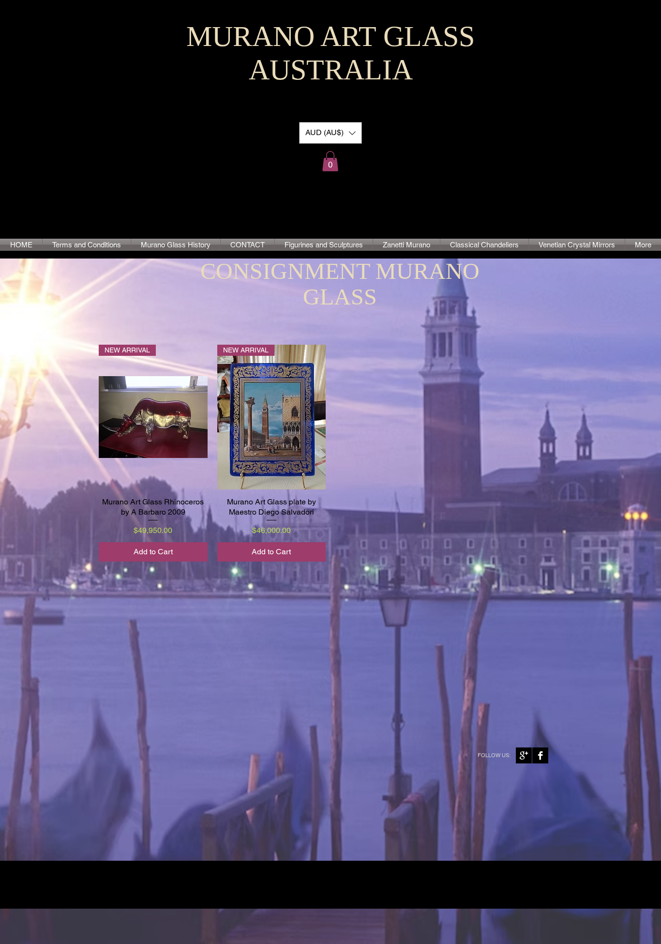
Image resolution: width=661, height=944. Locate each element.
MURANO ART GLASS (330, 36)
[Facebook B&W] (540, 755)
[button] (330, 133)
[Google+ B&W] (524, 755)
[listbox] (330, 133)
